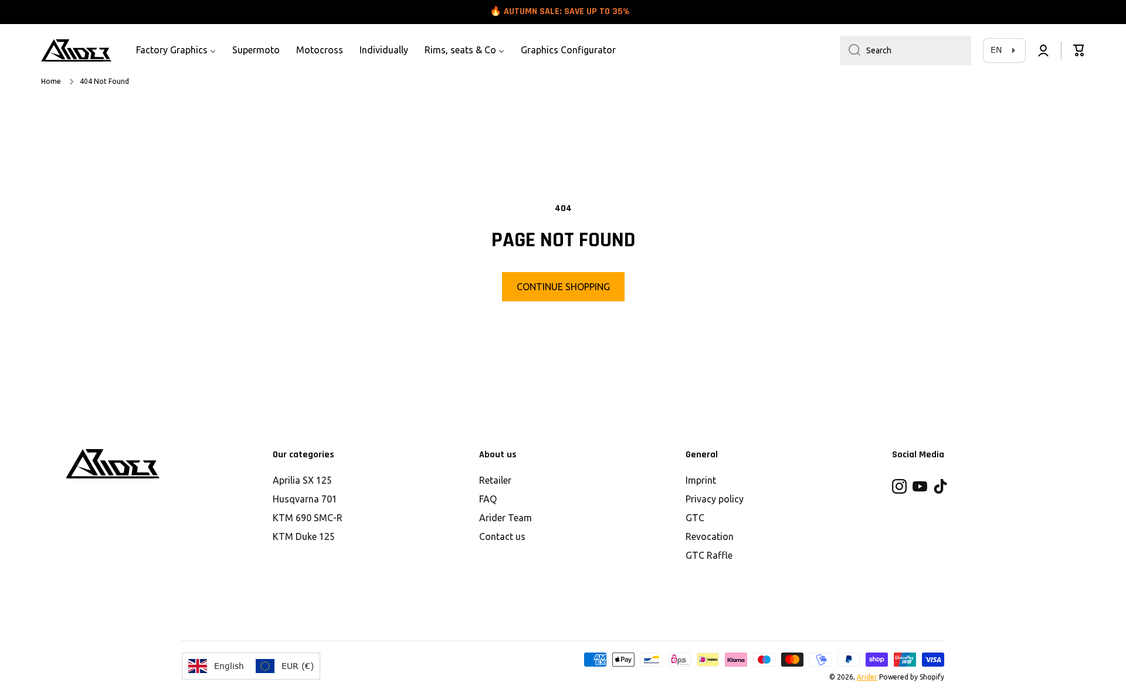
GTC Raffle (709, 555)
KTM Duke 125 (304, 536)
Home (51, 81)
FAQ (488, 499)
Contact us (502, 536)
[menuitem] (176, 50)
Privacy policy (715, 499)
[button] (1079, 50)
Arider (867, 677)
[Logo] (76, 50)
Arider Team (505, 517)
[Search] (850, 50)
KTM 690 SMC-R (307, 517)
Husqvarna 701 (305, 499)
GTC (695, 517)
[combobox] (905, 50)
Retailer (495, 480)
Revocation (710, 536)
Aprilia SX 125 (302, 480)
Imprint (701, 480)
